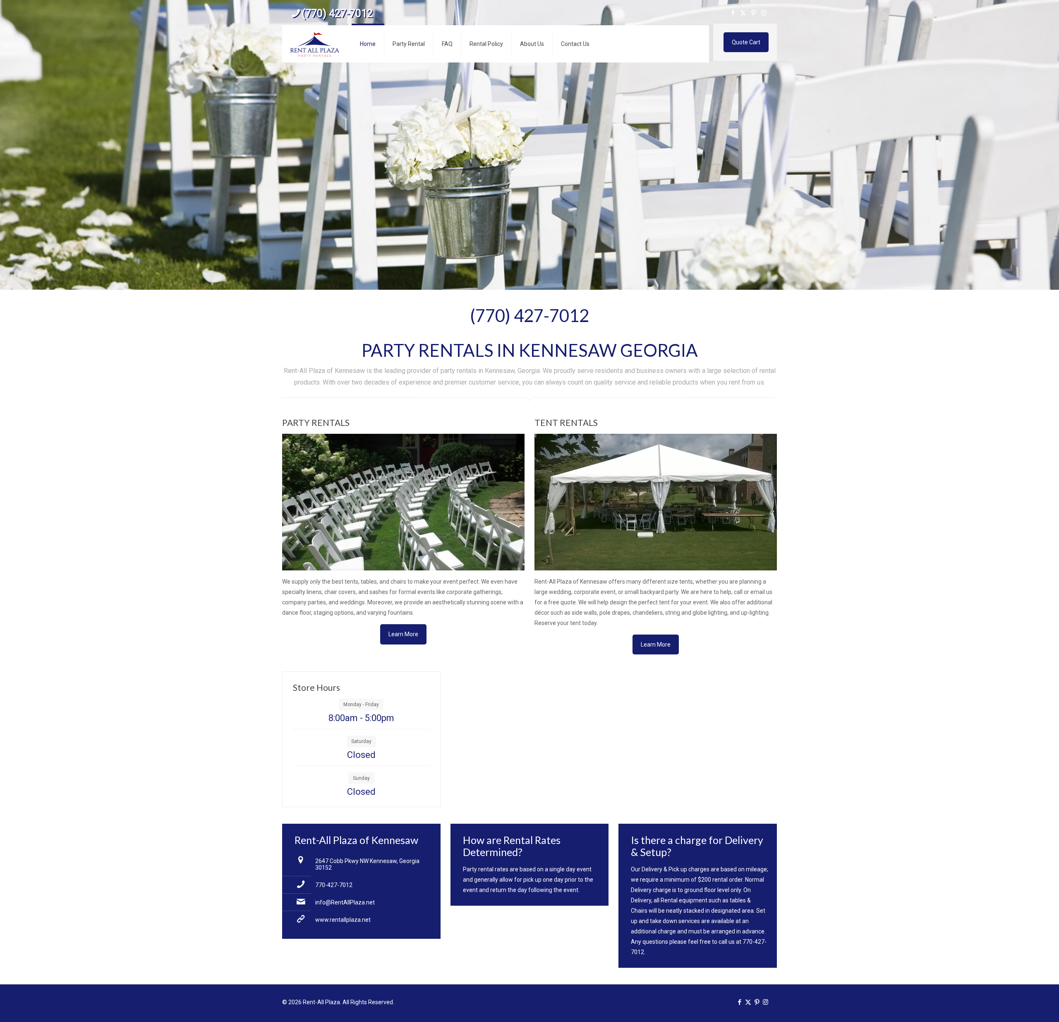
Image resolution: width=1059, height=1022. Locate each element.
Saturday (361, 741)
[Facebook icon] (733, 13)
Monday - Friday (361, 704)
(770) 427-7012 (337, 13)
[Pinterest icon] (753, 13)
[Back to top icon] (1019, 1005)
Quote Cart (746, 42)
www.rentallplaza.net (343, 919)
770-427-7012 (333, 885)
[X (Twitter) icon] (743, 13)
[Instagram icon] (764, 13)
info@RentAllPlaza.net (345, 902)
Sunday (361, 778)
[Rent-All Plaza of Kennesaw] (314, 44)
